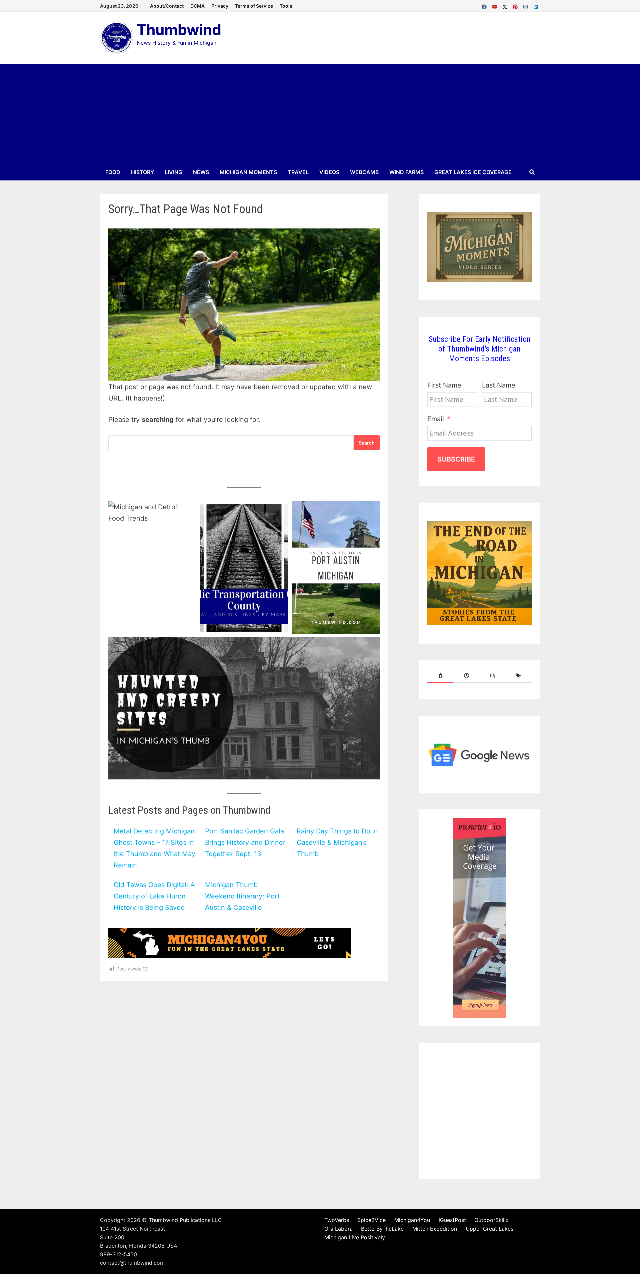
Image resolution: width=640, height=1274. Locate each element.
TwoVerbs (336, 1220)
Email (435, 419)
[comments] (493, 676)
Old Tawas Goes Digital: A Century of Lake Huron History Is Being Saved (154, 896)
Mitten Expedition (434, 1228)
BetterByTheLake (382, 1228)
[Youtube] (495, 5)
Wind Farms (406, 172)
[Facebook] (485, 5)
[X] (506, 5)
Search (367, 443)
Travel (298, 172)
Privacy (219, 6)
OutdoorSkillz (491, 1220)
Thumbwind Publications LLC (185, 1220)
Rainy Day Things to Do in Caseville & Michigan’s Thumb (337, 842)
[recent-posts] (466, 676)
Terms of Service (254, 6)
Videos (329, 172)
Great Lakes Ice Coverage (473, 172)
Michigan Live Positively (354, 1237)
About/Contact (167, 6)
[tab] (440, 676)
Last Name (498, 385)
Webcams (364, 172)
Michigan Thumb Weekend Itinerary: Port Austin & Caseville (242, 896)
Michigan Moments (248, 172)
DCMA (197, 6)
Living (173, 172)
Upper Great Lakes (489, 1228)
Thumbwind (179, 30)
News (201, 172)
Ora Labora (338, 1228)
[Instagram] (526, 5)
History (142, 172)
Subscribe (456, 459)
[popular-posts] (440, 676)
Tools (286, 6)
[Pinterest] (516, 5)
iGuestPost (452, 1220)
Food (112, 172)
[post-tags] (519, 676)
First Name (444, 385)
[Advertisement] (320, 113)
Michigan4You (412, 1220)
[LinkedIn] (536, 5)
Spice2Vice (371, 1220)
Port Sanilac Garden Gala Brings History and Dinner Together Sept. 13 (245, 842)
